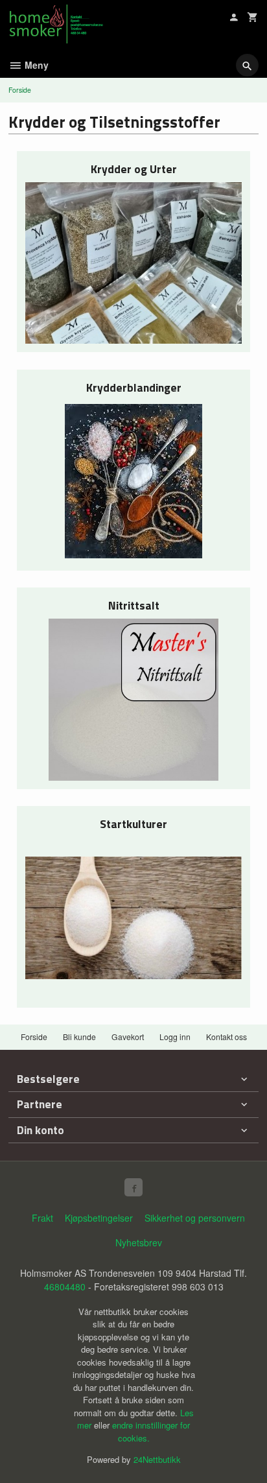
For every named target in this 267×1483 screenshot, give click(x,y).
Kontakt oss (226, 1036)
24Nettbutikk (157, 1459)
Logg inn (175, 1036)
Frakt (42, 1217)
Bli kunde (79, 1036)
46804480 (65, 1286)
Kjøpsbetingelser (99, 1217)
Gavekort (127, 1036)
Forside (19, 90)
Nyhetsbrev (138, 1242)
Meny (35, 64)
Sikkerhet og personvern (195, 1217)
